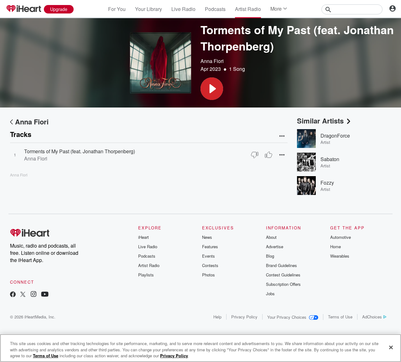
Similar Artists (320, 121)
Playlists (146, 275)
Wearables (339, 256)
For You (117, 9)
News (207, 237)
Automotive (340, 237)
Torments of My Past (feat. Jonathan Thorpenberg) (79, 151)
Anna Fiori (212, 61)
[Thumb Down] (254, 155)
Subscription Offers (283, 284)
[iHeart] (23, 9)
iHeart (143, 237)
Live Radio (183, 9)
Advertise (274, 246)
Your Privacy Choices (286, 317)
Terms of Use (340, 317)
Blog (270, 256)
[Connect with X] (22, 294)
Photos (208, 275)
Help (217, 317)
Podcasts (215, 9)
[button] (211, 88)
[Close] (391, 347)
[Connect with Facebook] (13, 294)
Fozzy (327, 182)
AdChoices (372, 317)
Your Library (148, 9)
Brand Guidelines (281, 265)
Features (210, 246)
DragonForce (335, 135)
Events (208, 256)
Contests (210, 265)
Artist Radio (248, 9)
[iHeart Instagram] (33, 294)
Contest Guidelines (283, 275)
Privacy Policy (244, 317)
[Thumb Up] (268, 155)
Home (335, 246)
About (271, 237)
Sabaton (329, 159)
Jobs (270, 293)
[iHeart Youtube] (45, 294)
